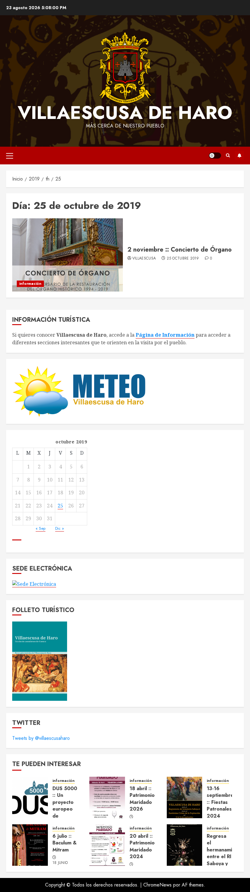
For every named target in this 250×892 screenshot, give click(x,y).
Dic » (59, 528)
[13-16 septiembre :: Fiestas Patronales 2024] (184, 797)
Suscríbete (239, 155)
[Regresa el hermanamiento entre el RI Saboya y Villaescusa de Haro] (184, 845)
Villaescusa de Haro (125, 112)
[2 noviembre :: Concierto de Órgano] (67, 255)
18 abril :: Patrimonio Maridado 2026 (142, 798)
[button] (9, 155)
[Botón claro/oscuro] (215, 155)
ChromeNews (157, 884)
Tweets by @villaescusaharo (41, 738)
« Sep (40, 528)
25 (60, 505)
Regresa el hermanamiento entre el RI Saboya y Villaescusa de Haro (225, 856)
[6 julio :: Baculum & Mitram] (30, 845)
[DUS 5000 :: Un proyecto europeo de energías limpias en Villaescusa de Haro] (30, 797)
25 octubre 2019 (183, 258)
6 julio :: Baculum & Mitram (64, 843)
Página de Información (165, 334)
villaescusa (144, 258)
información (30, 283)
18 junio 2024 (60, 865)
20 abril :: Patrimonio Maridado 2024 (142, 846)
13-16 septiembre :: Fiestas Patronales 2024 (220, 802)
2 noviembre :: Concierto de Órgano (179, 249)
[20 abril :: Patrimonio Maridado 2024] (107, 845)
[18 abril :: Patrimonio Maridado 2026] (107, 797)
